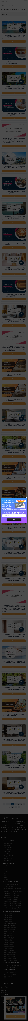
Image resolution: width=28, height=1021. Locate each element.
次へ (14, 519)
